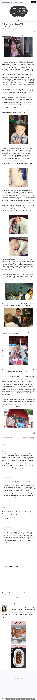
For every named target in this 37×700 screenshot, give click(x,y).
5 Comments (15, 28)
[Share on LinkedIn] (32, 699)
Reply (3, 471)
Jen (4, 551)
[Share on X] (2, 351)
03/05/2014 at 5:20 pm (7, 477)
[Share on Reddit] (2, 354)
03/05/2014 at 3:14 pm (5, 451)
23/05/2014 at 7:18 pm (7, 552)
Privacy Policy (18, 678)
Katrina (5, 475)
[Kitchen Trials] (18, 17)
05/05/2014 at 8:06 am (7, 527)
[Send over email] (2, 356)
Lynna (3, 507)
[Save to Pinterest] (2, 346)
